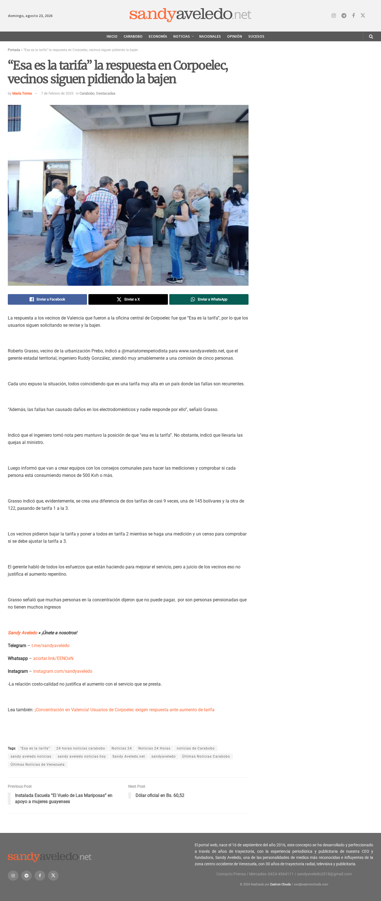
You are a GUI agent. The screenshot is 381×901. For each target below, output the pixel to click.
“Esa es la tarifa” (35, 748)
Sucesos (256, 36)
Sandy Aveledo (22, 632)
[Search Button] (371, 36)
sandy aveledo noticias (31, 756)
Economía (158, 36)
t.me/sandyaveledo (50, 645)
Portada (14, 50)
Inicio (112, 36)
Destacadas (105, 93)
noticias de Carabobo (196, 748)
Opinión (234, 36)
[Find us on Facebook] (353, 16)
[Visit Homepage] (191, 15)
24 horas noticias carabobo (80, 748)
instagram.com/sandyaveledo (62, 671)
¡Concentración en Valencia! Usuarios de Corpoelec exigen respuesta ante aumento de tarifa (124, 709)
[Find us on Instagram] (334, 16)
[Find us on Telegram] (343, 16)
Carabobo (133, 36)
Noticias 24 (122, 748)
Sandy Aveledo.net (128, 756)
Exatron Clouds (280, 884)
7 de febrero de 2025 (57, 93)
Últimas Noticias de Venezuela (38, 765)
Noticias (181, 36)
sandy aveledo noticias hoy (82, 756)
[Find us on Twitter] (362, 15)
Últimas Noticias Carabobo (206, 756)
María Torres (22, 93)
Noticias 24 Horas (154, 748)
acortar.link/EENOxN (53, 658)
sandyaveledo (163, 756)
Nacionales (210, 36)
